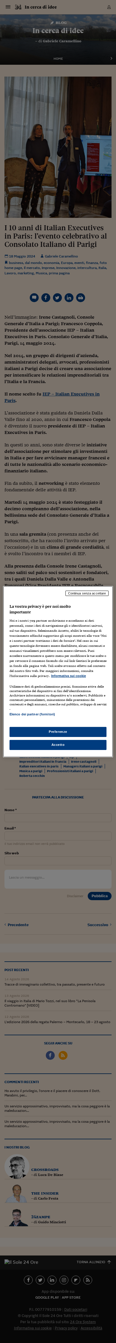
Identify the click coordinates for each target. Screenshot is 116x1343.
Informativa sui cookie (68, 676)
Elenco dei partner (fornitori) (32, 714)
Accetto (58, 744)
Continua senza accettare (87, 593)
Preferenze (58, 731)
